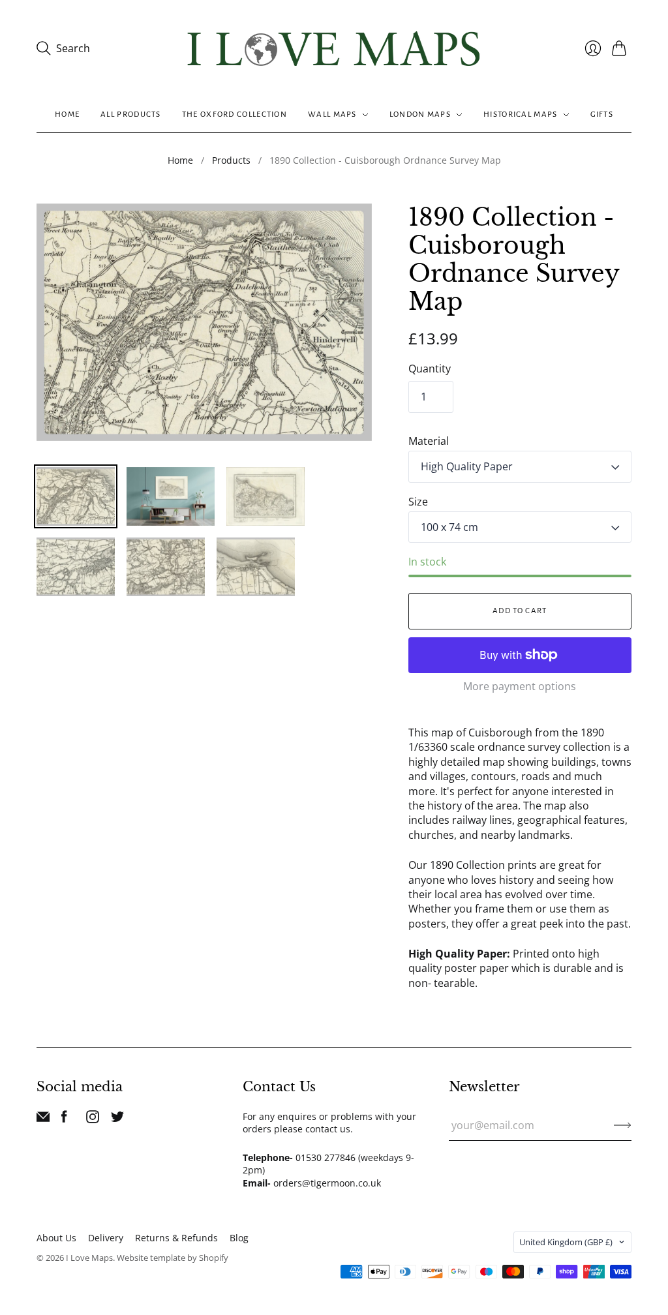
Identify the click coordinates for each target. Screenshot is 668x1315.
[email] (43, 1119)
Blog (239, 1238)
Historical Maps (520, 114)
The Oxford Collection (234, 114)
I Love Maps (89, 1257)
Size (418, 501)
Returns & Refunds (176, 1238)
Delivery (105, 1238)
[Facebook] (64, 1119)
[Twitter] (117, 1119)
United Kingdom (566, 1242)
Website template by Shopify (172, 1257)
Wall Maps (332, 114)
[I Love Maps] (334, 48)
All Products (130, 114)
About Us (56, 1238)
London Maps (420, 114)
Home (67, 114)
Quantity (429, 368)
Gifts (602, 114)
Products (231, 160)
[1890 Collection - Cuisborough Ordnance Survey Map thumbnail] (76, 496)
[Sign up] (622, 1125)
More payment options (519, 686)
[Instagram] (92, 1119)
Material (428, 441)
